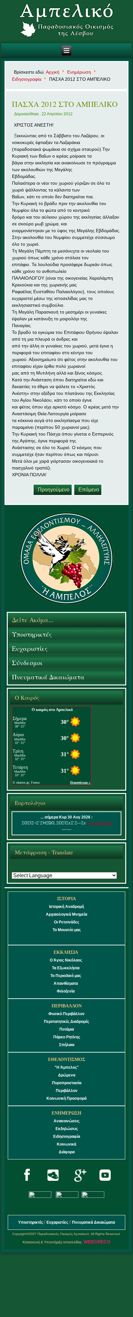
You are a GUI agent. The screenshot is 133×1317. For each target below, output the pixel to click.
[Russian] (71, 869)
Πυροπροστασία (66, 1083)
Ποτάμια (66, 1029)
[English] (28, 869)
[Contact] (92, 1196)
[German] (49, 869)
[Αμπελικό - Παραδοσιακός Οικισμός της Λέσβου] (66, 22)
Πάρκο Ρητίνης (66, 1037)
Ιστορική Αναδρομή (66, 906)
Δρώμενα (66, 1075)
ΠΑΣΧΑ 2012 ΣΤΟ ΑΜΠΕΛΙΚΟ (65, 104)
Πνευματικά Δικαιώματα (48, 677)
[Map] (40, 1196)
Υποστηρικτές (32, 634)
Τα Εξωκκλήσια (65, 968)
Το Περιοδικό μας (65, 975)
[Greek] (17, 869)
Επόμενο (88, 489)
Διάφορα (67, 1152)
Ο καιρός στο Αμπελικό (52, 709)
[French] (39, 869)
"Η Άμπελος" (67, 1067)
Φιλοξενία (66, 991)
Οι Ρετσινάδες (66, 922)
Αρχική (52, 72)
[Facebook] (27, 1186)
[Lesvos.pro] (53, 1186)
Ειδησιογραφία (26, 79)
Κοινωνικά (66, 1144)
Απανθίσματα (66, 983)
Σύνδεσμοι (27, 662)
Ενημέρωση (79, 72)
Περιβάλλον (66, 1090)
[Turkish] (93, 869)
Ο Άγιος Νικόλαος (66, 960)
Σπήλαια (66, 1045)
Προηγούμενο (53, 489)
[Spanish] (82, 869)
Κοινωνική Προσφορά (66, 1098)
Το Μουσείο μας (67, 930)
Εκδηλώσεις (67, 1129)
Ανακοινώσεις (66, 1121)
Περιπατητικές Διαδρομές (66, 1021)
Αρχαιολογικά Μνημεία (66, 914)
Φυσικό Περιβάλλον (66, 1014)
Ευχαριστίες (30, 648)
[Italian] (60, 869)
